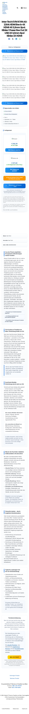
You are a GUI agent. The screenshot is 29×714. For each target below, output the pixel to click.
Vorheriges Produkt (14, 675)
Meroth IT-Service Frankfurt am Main (13, 695)
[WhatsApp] (20, 39)
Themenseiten (19, 699)
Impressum (24, 708)
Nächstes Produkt (14, 678)
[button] (17, 8)
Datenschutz (16, 708)
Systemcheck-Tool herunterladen (16, 697)
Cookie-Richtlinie (6, 708)
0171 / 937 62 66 (16, 687)
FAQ (6, 697)
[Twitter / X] (13, 39)
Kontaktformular (19, 648)
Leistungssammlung (10, 699)
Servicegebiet (25, 695)
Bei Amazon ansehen (14, 150)
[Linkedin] (16, 39)
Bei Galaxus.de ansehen (14, 170)
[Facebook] (9, 39)
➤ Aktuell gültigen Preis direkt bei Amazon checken (14, 178)
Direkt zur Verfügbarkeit (14, 47)
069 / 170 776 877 (14, 657)
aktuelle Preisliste (12, 645)
